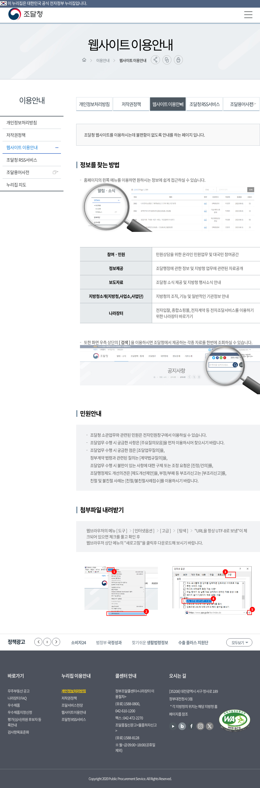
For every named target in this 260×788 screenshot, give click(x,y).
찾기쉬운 (150, 642)
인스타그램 (200, 726)
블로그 (182, 726)
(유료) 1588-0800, (127, 703)
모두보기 (238, 642)
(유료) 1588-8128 (127, 737)
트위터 (210, 726)
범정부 (109, 642)
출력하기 (178, 59)
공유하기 (155, 59)
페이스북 (191, 726)
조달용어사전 (17, 172)
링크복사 (166, 59)
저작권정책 (15, 135)
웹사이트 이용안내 (132, 60)
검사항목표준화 (18, 731)
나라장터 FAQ (17, 697)
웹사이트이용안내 (73, 712)
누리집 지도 (16, 184)
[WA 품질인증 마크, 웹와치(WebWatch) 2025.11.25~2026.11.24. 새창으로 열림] (234, 721)
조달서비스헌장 (72, 705)
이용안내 (102, 60)
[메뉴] (248, 14)
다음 (56, 642)
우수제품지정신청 (20, 712)
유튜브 (173, 726)
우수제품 (14, 705)
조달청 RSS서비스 (21, 160)
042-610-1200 (125, 710)
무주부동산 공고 (18, 690)
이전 (38, 642)
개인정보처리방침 (21, 122)
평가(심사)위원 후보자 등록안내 (24, 722)
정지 (47, 642)
